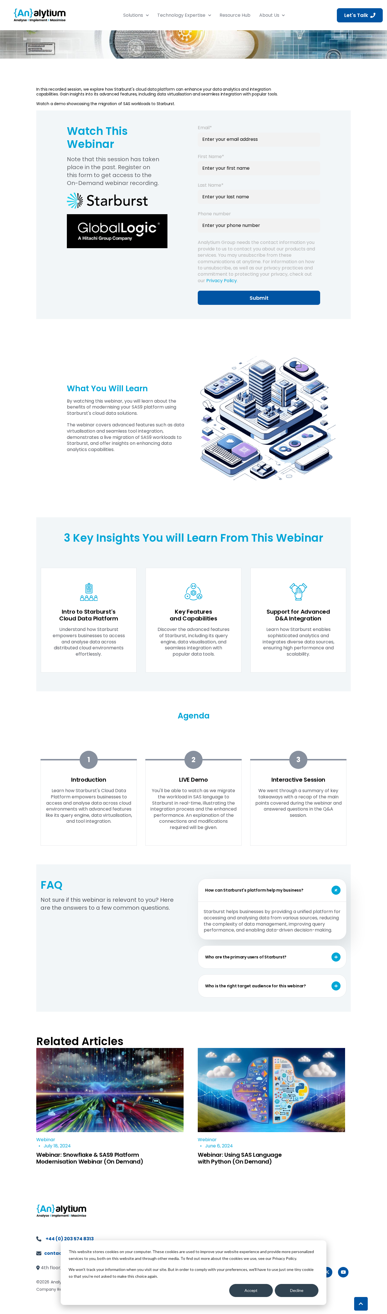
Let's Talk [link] (356, 15)
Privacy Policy (221, 280)
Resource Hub (235, 15)
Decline (296, 1290)
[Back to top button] (361, 1304)
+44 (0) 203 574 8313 (70, 1239)
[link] (39, 15)
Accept (251, 1290)
